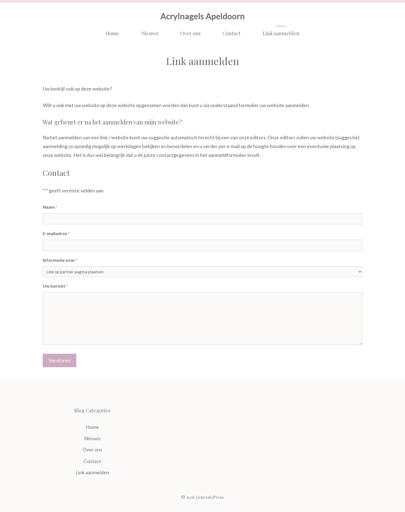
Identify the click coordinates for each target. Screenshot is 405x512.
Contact (232, 33)
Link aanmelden (281, 33)
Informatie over (60, 260)
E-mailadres (56, 233)
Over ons (190, 33)
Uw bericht (55, 285)
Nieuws (149, 33)
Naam (50, 206)
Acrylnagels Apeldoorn (202, 16)
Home (112, 33)
